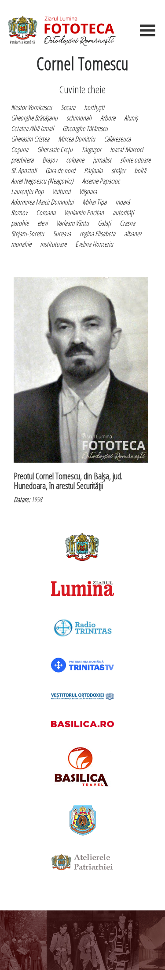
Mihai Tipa (94, 202)
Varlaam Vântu (72, 223)
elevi (42, 223)
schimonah (79, 118)
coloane (75, 160)
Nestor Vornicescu (31, 107)
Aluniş (131, 118)
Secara (68, 107)
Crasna (127, 223)
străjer (118, 170)
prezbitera (22, 160)
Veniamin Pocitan (84, 212)
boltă (140, 170)
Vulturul (61, 191)
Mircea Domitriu (76, 139)
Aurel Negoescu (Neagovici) (42, 181)
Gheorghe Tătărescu (85, 128)
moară (122, 202)
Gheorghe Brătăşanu (34, 118)
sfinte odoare (135, 160)
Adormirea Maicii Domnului (42, 202)
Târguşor (91, 149)
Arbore (107, 118)
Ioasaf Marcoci (126, 149)
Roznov (19, 212)
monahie (21, 244)
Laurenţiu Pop (27, 191)
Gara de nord (60, 170)
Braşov (49, 160)
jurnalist (102, 160)
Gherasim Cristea (30, 139)
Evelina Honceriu (94, 244)
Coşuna (19, 149)
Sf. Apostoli (24, 170)
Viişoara (88, 191)
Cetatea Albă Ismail (32, 128)
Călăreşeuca (117, 139)
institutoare (53, 244)
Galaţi (104, 223)
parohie (20, 223)
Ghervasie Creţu (55, 149)
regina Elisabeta (97, 233)
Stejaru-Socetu (27, 233)
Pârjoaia (93, 170)
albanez (132, 233)
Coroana (45, 212)
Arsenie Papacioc (101, 181)
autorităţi (123, 212)
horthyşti (94, 107)
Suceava (62, 233)
